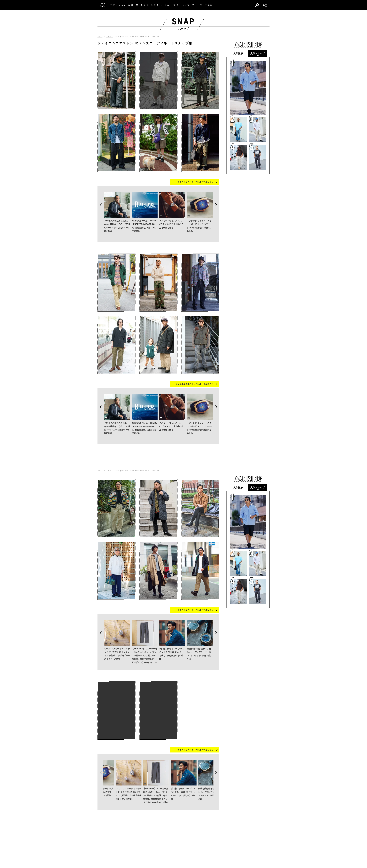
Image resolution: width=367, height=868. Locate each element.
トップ (99, 36)
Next (217, 205)
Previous (100, 205)
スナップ (109, 36)
